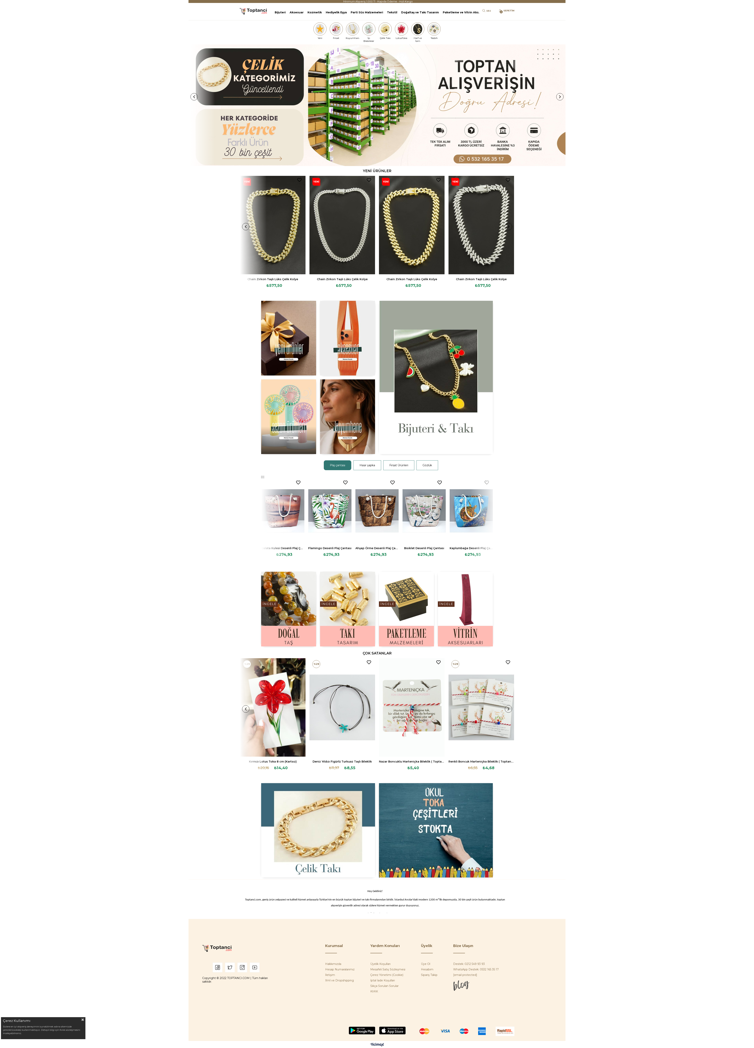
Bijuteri (280, 12)
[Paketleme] (406, 609)
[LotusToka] (401, 29)
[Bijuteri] (436, 377)
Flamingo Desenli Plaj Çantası (329, 548)
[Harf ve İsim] (418, 29)
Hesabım (427, 969)
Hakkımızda (333, 964)
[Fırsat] (336, 29)
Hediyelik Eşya (336, 12)
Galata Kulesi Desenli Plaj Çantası (282, 548)
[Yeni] (320, 29)
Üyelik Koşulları (380, 964)
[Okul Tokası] (436, 830)
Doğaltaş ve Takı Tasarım (420, 12)
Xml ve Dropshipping (339, 980)
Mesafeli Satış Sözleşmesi (387, 969)
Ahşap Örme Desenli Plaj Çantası (377, 548)
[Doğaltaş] (288, 609)
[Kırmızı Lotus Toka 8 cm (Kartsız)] (273, 707)
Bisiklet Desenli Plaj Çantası (424, 548)
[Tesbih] (434, 29)
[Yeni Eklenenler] (288, 338)
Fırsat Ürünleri (398, 465)
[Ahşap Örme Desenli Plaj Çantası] (377, 510)
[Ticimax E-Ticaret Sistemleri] (377, 1045)
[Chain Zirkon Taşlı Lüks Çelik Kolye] (273, 225)
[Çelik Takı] (385, 29)
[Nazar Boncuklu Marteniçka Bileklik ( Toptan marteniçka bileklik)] (412, 707)
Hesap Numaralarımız (340, 969)
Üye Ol (425, 964)
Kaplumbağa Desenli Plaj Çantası (471, 548)
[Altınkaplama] (347, 416)
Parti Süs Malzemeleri (367, 12)
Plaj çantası (337, 465)
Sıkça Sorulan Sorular (384, 986)
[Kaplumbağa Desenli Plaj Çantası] (471, 510)
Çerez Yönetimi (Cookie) (386, 975)
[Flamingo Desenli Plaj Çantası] (329, 510)
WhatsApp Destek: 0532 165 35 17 (476, 969)
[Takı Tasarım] (347, 609)
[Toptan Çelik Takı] (318, 830)
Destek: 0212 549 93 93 (469, 964)
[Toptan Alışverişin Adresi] (377, 105)
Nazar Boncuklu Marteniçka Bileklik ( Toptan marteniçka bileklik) (412, 761)
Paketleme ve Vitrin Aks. (461, 12)
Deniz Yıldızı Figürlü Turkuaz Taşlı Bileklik (342, 761)
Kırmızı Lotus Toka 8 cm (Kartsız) (273, 761)
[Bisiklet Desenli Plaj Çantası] (424, 510)
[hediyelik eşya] (288, 416)
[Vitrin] (465, 609)
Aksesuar (297, 12)
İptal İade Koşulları (382, 980)
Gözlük (427, 465)
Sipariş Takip (429, 975)
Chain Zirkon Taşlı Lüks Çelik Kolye (272, 279)
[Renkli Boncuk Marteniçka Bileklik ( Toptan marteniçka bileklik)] (481, 707)
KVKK (374, 991)
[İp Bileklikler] (368, 29)
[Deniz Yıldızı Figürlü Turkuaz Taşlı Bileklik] (342, 707)
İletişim (330, 975)
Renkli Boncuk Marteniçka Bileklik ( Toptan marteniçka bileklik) (481, 761)
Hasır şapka (367, 465)
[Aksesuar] (347, 338)
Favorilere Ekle (299, 180)
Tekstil (392, 12)
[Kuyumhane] (352, 29)
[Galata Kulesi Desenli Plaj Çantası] (282, 510)
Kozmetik (314, 12)
